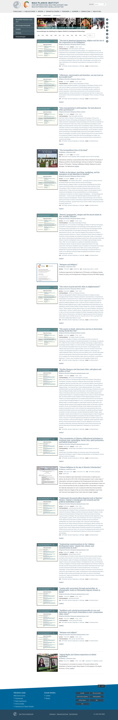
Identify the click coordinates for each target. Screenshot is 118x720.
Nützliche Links (20, 693)
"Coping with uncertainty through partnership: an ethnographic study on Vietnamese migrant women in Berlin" (79, 590)
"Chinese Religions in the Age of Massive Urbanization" (80, 467)
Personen (18, 33)
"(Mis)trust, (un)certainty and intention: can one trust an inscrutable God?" (81, 76)
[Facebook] (107, 19)
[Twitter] (107, 30)
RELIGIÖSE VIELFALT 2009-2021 (24, 20)
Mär (47, 35)
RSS (97, 700)
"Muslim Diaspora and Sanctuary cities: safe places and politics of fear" (80, 370)
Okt (76, 35)
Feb (43, 35)
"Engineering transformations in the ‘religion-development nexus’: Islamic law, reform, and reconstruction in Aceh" (77, 546)
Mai (56, 35)
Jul (63, 35)
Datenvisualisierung (20, 701)
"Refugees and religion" (68, 632)
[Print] (107, 41)
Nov (80, 35)
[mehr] (61, 69)
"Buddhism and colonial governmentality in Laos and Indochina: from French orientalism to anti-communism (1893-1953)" (81, 612)
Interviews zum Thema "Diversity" (24, 706)
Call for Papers (82, 700)
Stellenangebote (97, 696)
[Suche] (104, 4)
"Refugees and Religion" (68, 264)
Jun (60, 35)
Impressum (52, 714)
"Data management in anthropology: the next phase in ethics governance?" (80, 109)
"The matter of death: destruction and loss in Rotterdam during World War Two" (80, 330)
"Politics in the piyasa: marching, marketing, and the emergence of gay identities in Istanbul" (79, 173)
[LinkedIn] (107, 23)
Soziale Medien (50, 693)
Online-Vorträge (19, 703)
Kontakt (82, 693)
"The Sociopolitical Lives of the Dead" (73, 150)
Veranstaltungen (20, 36)
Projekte (18, 29)
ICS (82, 703)
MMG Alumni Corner (19, 695)
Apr (51, 35)
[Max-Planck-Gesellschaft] (16, 714)
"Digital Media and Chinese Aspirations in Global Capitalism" (77, 655)
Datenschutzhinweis (62, 714)
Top (102, 686)
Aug (68, 35)
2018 (89, 35)
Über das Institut (97, 693)
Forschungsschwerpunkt (23, 25)
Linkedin (48, 695)
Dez (85, 35)
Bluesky (48, 698)
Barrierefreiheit (73, 714)
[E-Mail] (107, 37)
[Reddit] (107, 27)
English (91, 4)
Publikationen (19, 698)
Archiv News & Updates (82, 696)
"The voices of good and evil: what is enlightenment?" (80, 287)
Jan (38, 35)
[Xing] (107, 34)
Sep (72, 35)
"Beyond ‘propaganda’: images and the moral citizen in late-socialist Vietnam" (80, 215)
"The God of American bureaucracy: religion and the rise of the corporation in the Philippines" (81, 41)
